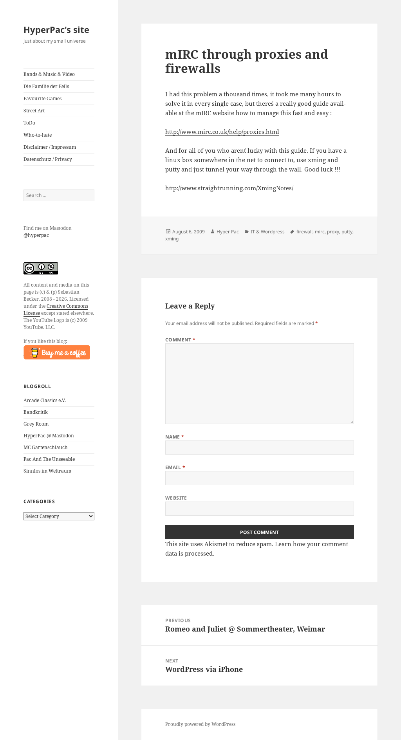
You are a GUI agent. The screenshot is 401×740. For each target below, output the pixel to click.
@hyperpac (36, 235)
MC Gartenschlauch (45, 447)
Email (175, 467)
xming (172, 238)
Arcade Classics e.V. (44, 400)
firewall (304, 231)
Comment (180, 339)
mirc (320, 231)
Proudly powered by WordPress (200, 724)
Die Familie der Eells (46, 86)
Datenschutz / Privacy (47, 159)
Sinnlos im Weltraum (47, 470)
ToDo (29, 122)
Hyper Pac (228, 231)
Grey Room (36, 424)
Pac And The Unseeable (49, 459)
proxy (333, 231)
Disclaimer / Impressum (49, 147)
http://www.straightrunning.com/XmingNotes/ (229, 188)
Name (174, 436)
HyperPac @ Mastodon (48, 435)
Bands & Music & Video (49, 74)
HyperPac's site (56, 29)
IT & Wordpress (268, 231)
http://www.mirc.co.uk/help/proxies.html (222, 131)
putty (346, 231)
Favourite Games (42, 98)
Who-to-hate (37, 135)
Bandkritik (35, 412)
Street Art (34, 110)
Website (176, 498)
